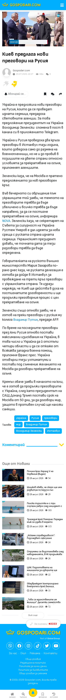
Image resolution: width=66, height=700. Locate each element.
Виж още (33, 615)
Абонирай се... (16, 94)
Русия (35, 418)
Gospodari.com (21, 70)
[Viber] (10, 645)
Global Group (53, 638)
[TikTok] (37, 645)
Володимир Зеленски (29, 431)
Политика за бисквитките (33, 669)
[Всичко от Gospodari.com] (6, 72)
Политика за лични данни (33, 666)
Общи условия (33, 659)
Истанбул (53, 431)
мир (18, 424)
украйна (21, 418)
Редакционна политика (33, 662)
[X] (46, 645)
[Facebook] (19, 645)
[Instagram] (28, 645)
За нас (13, 653)
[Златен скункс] (14, 84)
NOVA (6, 221)
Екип (23, 653)
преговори (50, 418)
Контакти (50, 653)
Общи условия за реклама (33, 673)
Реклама (35, 653)
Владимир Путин (25, 320)
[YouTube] (56, 645)
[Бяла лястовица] (5, 84)
